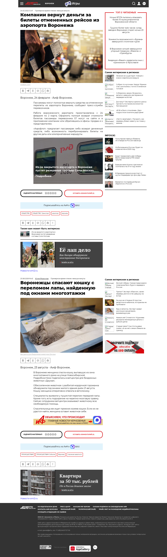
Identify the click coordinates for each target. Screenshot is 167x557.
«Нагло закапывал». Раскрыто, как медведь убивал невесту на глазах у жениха (130, 121)
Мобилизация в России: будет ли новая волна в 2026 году (129, 148)
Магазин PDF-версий (81, 507)
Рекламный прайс (68, 509)
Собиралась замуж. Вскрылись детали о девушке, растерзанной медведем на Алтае (129, 95)
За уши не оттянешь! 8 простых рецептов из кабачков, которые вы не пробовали (131, 302)
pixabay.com (25, 85)
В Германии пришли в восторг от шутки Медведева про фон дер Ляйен (130, 174)
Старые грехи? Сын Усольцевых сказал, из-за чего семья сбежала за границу (130, 328)
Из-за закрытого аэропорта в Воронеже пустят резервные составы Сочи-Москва (64, 168)
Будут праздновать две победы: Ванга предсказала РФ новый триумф (128, 158)
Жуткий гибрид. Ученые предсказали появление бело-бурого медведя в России (131, 285)
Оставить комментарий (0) (83, 193)
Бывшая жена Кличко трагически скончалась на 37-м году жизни (128, 165)
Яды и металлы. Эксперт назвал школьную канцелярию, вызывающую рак (129, 311)
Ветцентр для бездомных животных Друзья (38, 354)
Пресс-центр (65, 507)
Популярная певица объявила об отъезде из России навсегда (128, 140)
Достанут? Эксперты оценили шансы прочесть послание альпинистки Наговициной (131, 104)
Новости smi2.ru (29, 270)
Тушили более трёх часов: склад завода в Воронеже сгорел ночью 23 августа (125, 30)
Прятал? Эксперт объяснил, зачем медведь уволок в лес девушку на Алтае (130, 294)
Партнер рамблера (60, 547)
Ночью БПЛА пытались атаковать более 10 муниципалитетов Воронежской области (126, 19)
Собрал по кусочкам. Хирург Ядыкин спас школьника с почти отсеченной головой (131, 86)
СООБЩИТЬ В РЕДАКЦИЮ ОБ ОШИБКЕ (52, 512)
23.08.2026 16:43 (26, 279)
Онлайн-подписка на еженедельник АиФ (110, 507)
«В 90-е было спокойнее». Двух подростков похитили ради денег (130, 111)
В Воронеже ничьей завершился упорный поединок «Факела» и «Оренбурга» (126, 51)
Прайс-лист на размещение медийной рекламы (118, 509)
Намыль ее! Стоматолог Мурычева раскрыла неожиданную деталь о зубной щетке (130, 320)
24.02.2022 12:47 (26, 11)
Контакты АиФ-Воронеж (48, 509)
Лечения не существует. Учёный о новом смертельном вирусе (129, 77)
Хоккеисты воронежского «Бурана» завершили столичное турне (126, 40)
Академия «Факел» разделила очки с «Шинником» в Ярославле (126, 61)
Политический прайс (87, 509)
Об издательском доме (47, 507)
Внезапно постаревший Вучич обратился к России (127, 183)
